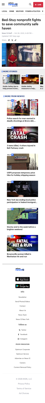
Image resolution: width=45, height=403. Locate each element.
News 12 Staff (7, 33)
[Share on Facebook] (9, 40)
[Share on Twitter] (12, 40)
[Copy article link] (15, 40)
